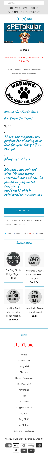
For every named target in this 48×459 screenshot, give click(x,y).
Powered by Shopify (33, 439)
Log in (34, 8)
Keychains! (24, 390)
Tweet (9, 234)
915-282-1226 (18, 8)
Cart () (17, 12)
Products (18, 69)
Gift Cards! (24, 401)
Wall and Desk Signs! (24, 431)
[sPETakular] (24, 34)
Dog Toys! (24, 413)
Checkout (33, 12)
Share (17, 234)
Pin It (25, 234)
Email (41, 234)
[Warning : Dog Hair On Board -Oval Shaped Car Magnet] (24, 92)
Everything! (30, 220)
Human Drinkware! (24, 378)
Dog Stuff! (24, 419)
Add (33, 234)
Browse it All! (24, 360)
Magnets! (39, 220)
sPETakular (18, 439)
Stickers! (24, 372)
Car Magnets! (19, 220)
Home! (24, 354)
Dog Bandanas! (24, 407)
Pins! (24, 395)
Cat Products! (24, 384)
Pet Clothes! (24, 425)
